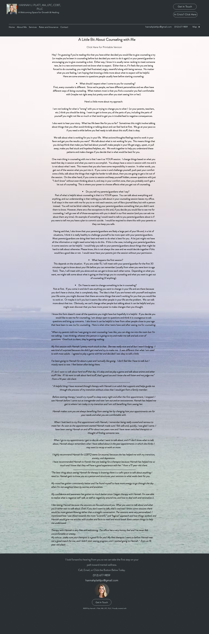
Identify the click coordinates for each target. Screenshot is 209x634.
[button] (22, 27)
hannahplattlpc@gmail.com (158, 26)
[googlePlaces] (199, 27)
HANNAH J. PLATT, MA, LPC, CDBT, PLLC (40, 7)
